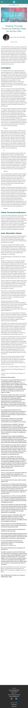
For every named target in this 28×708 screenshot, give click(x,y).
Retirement (14, 704)
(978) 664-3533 (15, 690)
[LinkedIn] (16, 699)
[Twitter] (14, 699)
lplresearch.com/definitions (9, 545)
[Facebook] (12, 699)
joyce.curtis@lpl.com (14, 696)
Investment (14, 706)
